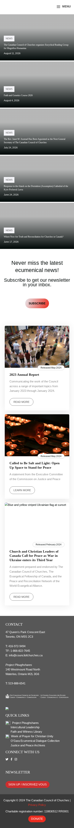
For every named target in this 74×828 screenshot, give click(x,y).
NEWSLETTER (18, 772)
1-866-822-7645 (20, 650)
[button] (48, 6)
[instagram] (16, 759)
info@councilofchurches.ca (26, 655)
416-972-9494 (16, 646)
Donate (37, 818)
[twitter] (7, 759)
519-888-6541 (16, 683)
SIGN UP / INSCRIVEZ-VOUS (27, 784)
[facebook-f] (12, 759)
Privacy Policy (37, 804)
